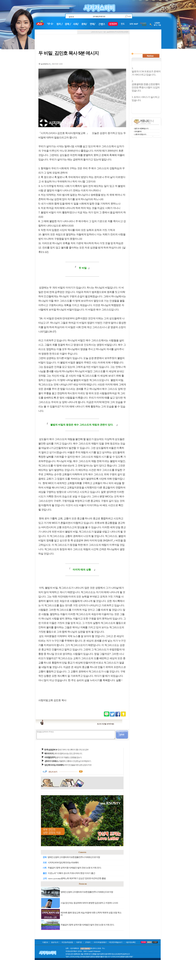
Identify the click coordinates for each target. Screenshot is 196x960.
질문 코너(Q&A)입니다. (141, 128)
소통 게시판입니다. (140, 134)
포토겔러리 (138, 131)
